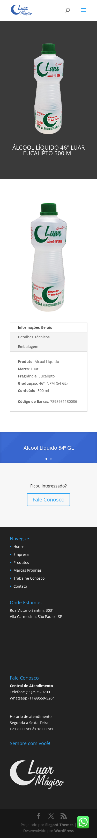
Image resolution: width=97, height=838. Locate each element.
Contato (20, 586)
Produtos (21, 562)
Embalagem (28, 346)
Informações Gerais (35, 327)
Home (18, 546)
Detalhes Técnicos (34, 336)
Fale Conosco (48, 499)
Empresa (21, 554)
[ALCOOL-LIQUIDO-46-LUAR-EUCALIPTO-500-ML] (48, 314)
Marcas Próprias (27, 570)
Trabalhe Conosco (28, 578)
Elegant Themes (59, 824)
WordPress (64, 830)
